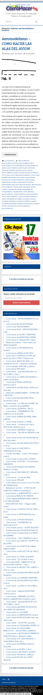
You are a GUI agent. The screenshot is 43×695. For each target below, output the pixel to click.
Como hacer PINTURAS (15, 369)
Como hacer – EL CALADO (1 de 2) (20, 559)
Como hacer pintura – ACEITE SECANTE (22, 528)
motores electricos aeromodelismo (26, 194)
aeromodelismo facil (26, 163)
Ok (2, 694)
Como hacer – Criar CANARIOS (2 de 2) (21, 538)
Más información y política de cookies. (17, 694)
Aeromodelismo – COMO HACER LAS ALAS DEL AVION (17, 44)
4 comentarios (9, 161)
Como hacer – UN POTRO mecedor (20, 623)
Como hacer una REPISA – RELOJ (19, 409)
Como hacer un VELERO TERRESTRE (21, 335)
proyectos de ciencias (24, 203)
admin (19, 53)
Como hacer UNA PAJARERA (17, 327)
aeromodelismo (23, 161)
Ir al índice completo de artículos (21, 279)
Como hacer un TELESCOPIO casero (21, 340)
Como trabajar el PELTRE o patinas (20, 366)
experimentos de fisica (25, 182)
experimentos (30, 180)
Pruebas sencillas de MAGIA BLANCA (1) (22, 530)
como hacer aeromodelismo (21, 175)
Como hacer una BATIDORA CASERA (21, 337)
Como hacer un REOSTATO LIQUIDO (20, 652)
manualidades (17, 192)
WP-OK (13, 682)
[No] (32, 694)
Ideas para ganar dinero (27, 187)
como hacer (6, 175)
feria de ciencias (25, 184)
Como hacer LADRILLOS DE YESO (19, 353)
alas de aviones (21, 170)
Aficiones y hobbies (8, 170)
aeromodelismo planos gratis (17, 168)
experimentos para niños (10, 184)
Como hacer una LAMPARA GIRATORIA (21, 578)
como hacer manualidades (25, 177)
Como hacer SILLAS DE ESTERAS (19, 324)
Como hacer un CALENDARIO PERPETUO (22, 625)
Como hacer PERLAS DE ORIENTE (19, 496)
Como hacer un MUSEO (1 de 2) (19, 649)
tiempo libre (12, 206)
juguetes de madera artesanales (19, 189)
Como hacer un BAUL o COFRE (18, 422)
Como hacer (30, 53)
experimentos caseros (9, 182)
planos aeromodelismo (10, 196)
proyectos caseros (29, 199)
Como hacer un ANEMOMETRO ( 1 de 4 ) (22, 493)
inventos (5, 189)
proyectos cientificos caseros (26, 201)
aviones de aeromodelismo (28, 173)
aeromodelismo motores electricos (14, 165)
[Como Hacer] (21, 11)
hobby (16, 187)
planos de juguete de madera (12, 199)
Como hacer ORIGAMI (15, 480)
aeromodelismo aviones (10, 163)
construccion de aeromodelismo (13, 180)
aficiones (32, 168)
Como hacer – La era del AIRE (18, 477)
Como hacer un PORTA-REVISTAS (19, 520)
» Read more (10, 154)
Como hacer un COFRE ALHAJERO (20, 557)
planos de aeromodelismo (28, 196)
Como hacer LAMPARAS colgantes (20, 430)
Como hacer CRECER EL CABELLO (20, 655)
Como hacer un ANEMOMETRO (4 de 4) (22, 615)
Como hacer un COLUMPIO (17, 612)
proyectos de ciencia (9, 203)
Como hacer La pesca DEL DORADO (21, 459)
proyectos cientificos (9, 201)
